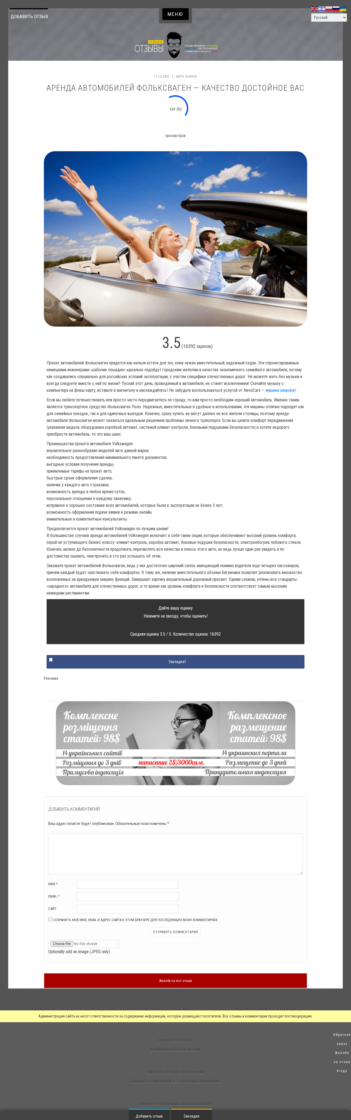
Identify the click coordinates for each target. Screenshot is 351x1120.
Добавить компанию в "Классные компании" (175, 1081)
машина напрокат (281, 390)
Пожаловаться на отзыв (175, 1049)
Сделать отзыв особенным (175, 1072)
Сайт (52, 909)
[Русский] (336, 8)
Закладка (177, 661)
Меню (175, 14)
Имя (53, 884)
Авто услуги (186, 76)
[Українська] (343, 8)
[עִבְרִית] (321, 8)
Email (54, 896)
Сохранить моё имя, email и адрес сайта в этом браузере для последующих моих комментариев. (135, 920)
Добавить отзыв (29, 16)
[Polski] (329, 8)
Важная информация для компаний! (175, 1104)
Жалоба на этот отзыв (175, 981)
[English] (314, 8)
